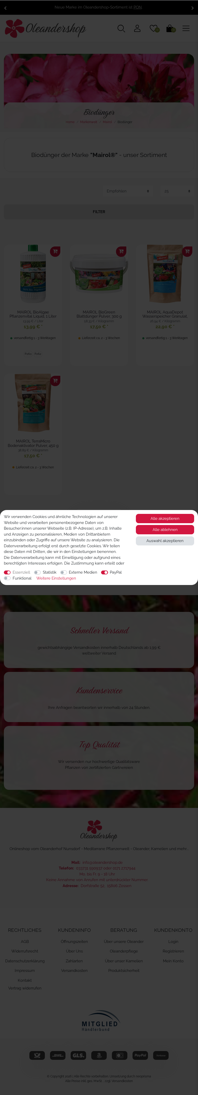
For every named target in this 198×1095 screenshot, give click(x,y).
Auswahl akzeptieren (165, 540)
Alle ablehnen (165, 529)
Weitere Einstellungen (56, 578)
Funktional (22, 578)
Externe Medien (83, 572)
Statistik (49, 572)
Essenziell (21, 572)
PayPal (116, 572)
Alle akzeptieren (165, 518)
